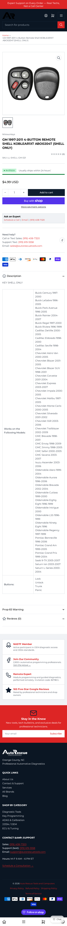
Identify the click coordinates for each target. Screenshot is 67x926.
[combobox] (33, 24)
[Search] (61, 25)
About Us (7, 779)
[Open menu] (61, 15)
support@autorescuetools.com (28, 851)
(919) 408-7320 (37, 220)
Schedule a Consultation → (18, 865)
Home (5, 35)
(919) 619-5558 (26, 242)
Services (7, 787)
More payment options (33, 206)
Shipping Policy (49, 888)
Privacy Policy (17, 888)
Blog (5, 795)
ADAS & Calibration (13, 820)
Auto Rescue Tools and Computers (37, 883)
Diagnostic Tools (11, 811)
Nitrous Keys (8, 134)
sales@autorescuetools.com (26, 245)
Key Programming (13, 815)
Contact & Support (13, 783)
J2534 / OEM (9, 824)
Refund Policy (32, 888)
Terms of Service (33, 893)
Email (25, 220)
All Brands (8, 791)
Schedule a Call (12, 220)
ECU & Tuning (10, 828)
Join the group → (22, 665)
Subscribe (56, 733)
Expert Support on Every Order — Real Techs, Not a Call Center (33, 5)
